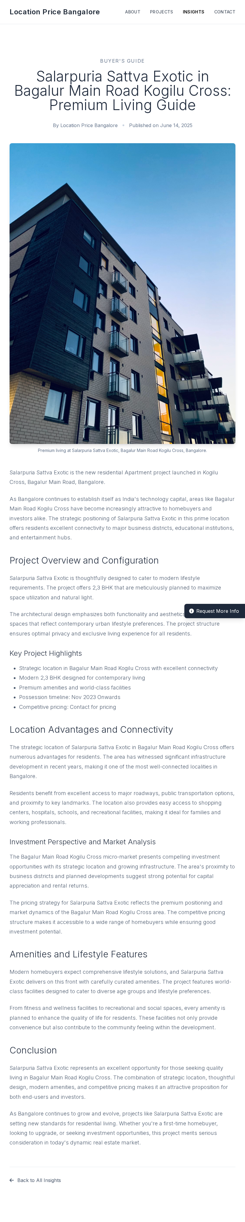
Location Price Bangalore (55, 11)
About (132, 11)
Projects (161, 11)
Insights (194, 11)
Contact (224, 11)
